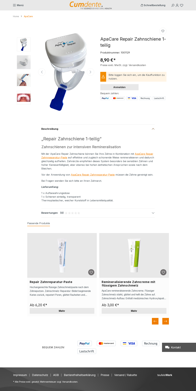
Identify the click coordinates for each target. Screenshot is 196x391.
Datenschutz (40, 375)
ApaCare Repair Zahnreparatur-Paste (93, 174)
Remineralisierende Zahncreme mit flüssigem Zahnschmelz (128, 283)
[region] (55, 72)
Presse (105, 375)
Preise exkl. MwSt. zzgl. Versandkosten (123, 65)
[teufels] (164, 375)
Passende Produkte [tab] (38, 223)
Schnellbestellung (154, 5)
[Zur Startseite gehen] (91, 5)
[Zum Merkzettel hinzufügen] (162, 31)
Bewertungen (83, 214)
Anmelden (119, 87)
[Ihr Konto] (177, 5)
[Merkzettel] (182, 5)
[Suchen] (173, 5)
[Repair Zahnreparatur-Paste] (62, 255)
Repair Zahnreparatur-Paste (51, 282)
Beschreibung (49, 128)
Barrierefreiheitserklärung (80, 375)
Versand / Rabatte (125, 375)
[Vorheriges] (41, 72)
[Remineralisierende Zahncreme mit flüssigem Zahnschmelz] (134, 255)
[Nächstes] (90, 72)
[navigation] (98, 321)
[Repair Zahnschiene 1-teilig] (66, 72)
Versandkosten (69, 381)
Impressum (20, 375)
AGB (56, 375)
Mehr (62, 310)
